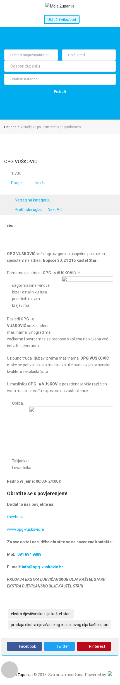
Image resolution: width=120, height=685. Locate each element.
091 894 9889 (29, 554)
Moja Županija (20, 674)
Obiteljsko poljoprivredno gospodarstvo (51, 127)
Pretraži (60, 91)
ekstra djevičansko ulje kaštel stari (41, 614)
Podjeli (17, 183)
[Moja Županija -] (60, 6)
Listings (10, 127)
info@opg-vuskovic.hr (42, 567)
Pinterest (97, 646)
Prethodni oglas (28, 209)
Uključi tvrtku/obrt (61, 20)
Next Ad (55, 209)
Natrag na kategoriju (33, 200)
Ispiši (40, 183)
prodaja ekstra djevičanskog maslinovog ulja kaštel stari (59, 624)
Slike (9, 226)
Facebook (27, 646)
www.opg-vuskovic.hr (25, 529)
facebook (15, 517)
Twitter (62, 646)
